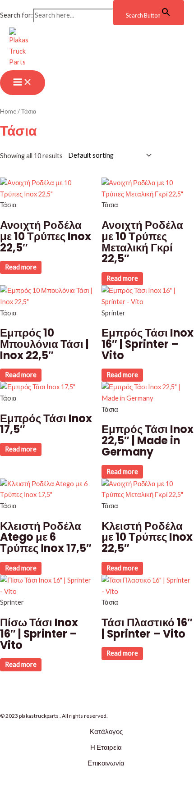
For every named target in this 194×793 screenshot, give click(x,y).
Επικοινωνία (106, 763)
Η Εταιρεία (106, 747)
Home (8, 111)
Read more (21, 267)
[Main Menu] (22, 82)
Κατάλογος (106, 731)
